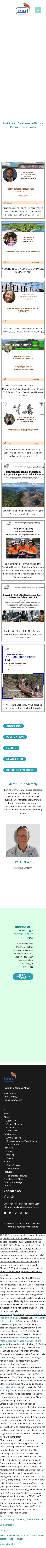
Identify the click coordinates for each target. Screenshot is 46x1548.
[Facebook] (5, 1212)
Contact (7, 1185)
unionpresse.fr (7, 1524)
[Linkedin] (26, 1212)
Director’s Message (13, 1182)
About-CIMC (12, 1130)
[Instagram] (21, 1212)
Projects (10, 1154)
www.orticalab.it (7, 1544)
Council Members (14, 1124)
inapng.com (5, 1530)
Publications (10, 1134)
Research (8, 1147)
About (7, 1117)
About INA (11, 1120)
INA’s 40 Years (13, 1165)
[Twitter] (10, 1212)
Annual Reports (13, 1137)
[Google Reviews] (16, 1212)
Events (7, 1161)
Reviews (10, 1158)
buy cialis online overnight (12, 1387)
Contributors (12, 1127)
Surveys (10, 1151)
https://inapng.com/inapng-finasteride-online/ (22, 1519)
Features (8, 1171)
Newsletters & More (13, 1179)
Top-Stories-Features (16, 1175)
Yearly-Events (12, 1168)
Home (7, 1113)
